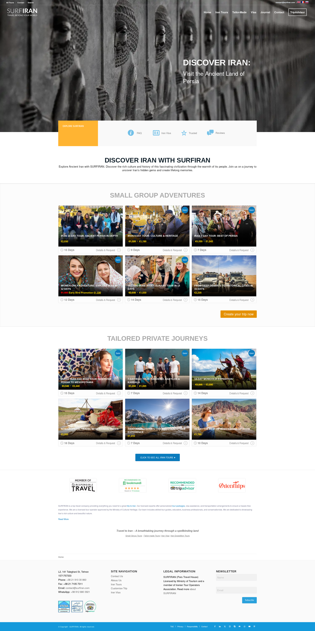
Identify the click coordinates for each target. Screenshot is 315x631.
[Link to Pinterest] (254, 626)
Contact (20, 2)
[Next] (312, 66)
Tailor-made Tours (152, 535)
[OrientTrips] (232, 485)
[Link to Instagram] (229, 626)
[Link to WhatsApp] (244, 626)
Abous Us (116, 580)
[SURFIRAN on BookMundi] (133, 485)
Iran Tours (116, 584)
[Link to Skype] (234, 626)
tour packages (178, 505)
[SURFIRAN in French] (303, 2)
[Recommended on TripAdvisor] (182, 485)
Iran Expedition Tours (180, 535)
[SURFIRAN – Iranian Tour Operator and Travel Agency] (22, 12)
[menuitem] (11, 2)
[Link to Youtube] (249, 626)
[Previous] (3, 66)
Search (31, 2)
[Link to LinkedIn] (219, 626)
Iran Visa (165, 535)
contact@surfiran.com (78, 588)
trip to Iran (131, 505)
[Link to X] (224, 626)
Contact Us (117, 576)
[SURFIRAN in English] (299, 2)
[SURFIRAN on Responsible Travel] (83, 485)
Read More (63, 519)
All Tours (10, 2)
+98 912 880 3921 (80, 591)
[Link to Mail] (239, 626)
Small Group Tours (134, 535)
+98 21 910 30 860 (76, 579)
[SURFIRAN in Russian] (307, 2)
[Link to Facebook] (214, 626)
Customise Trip (119, 588)
